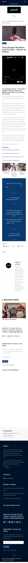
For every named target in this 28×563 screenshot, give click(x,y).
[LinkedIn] (14, 4)
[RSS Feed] (19, 336)
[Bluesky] (16, 336)
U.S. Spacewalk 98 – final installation (12, 498)
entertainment (11, 466)
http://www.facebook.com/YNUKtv (10, 150)
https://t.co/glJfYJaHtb (16, 187)
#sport (14, 225)
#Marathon (16, 185)
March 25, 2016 (16, 200)
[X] (6, 336)
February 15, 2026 (14, 237)
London (4, 43)
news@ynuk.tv (10, 478)
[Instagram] (16, 4)
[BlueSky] (18, 4)
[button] (6, 168)
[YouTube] (12, 4)
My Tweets (6, 509)
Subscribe (5, 361)
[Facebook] (10, 4)
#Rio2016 (19, 189)
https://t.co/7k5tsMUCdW (13, 218)
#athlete (9, 225)
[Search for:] (6, 2)
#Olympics (9, 185)
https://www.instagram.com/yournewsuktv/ (12, 157)
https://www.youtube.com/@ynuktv (11, 160)
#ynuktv (19, 225)
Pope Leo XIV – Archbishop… (9, 319)
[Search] (24, 2)
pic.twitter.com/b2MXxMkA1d (14, 227)
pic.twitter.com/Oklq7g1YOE (14, 191)
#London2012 (10, 189)
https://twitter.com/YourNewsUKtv (11, 153)
